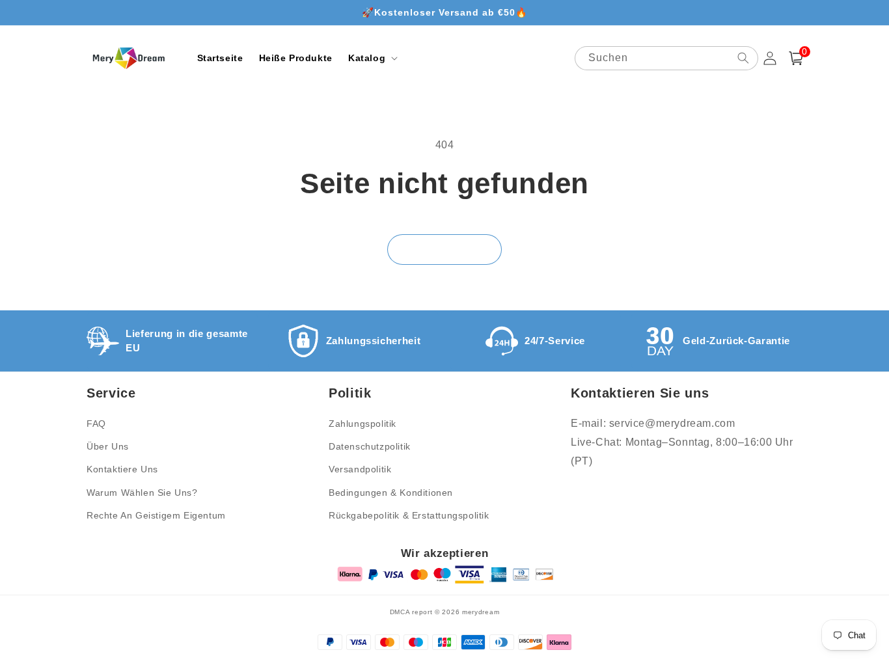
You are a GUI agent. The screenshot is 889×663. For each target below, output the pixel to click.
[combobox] (666, 58)
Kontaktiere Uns (122, 469)
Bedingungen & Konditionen (391, 492)
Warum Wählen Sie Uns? (142, 492)
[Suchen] (743, 58)
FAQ (96, 423)
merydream (480, 612)
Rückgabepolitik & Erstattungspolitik (409, 515)
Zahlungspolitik (362, 423)
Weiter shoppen (444, 249)
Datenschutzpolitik (370, 446)
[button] (371, 58)
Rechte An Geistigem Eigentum (156, 515)
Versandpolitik (360, 469)
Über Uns (108, 446)
